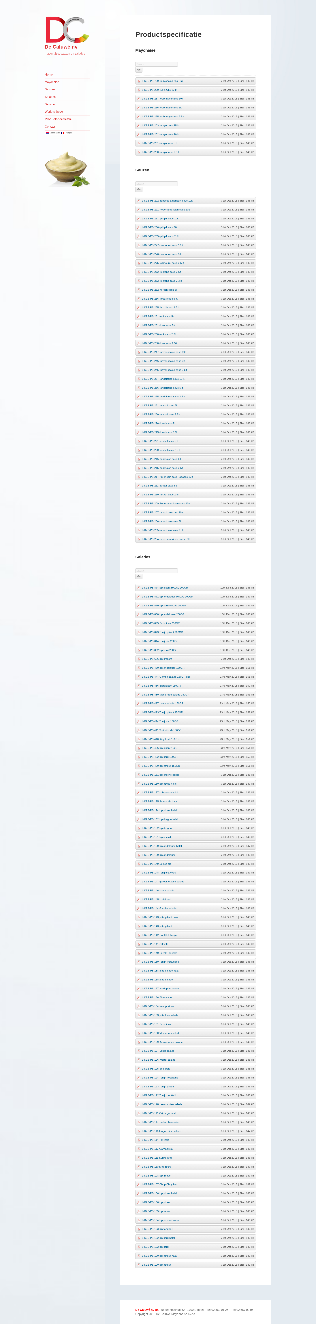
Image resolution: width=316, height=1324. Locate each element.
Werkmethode (54, 111)
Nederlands (54, 133)
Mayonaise (52, 82)
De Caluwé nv (61, 47)
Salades (50, 96)
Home (49, 74)
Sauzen (50, 89)
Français (68, 133)
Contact (50, 126)
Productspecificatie (58, 119)
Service (50, 104)
